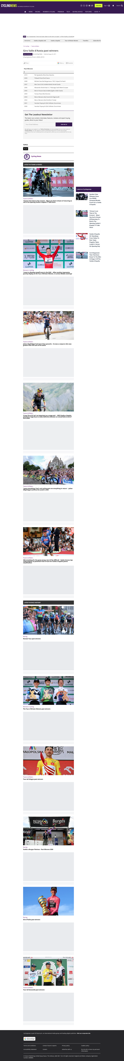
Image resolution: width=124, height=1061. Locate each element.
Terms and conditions (30, 1045)
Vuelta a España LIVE (40, 40)
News (31, 12)
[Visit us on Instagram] (87, 6)
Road (25, 149)
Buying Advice (78, 12)
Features (88, 12)
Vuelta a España (55, 40)
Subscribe (98, 5)
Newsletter (70, 63)
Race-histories (28, 54)
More (96, 12)
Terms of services (45, 129)
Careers (45, 1049)
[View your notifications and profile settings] (113, 5)
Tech (68, 12)
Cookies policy (85, 1045)
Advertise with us (67, 1049)
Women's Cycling (49, 12)
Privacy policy (66, 1045)
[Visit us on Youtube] (89, 6)
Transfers (85, 40)
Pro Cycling (26, 46)
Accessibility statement (30, 1049)
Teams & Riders (35, 46)
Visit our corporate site (83, 1033)
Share (27, 63)
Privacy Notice (28, 130)
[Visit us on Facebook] (81, 6)
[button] (119, 5)
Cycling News (38, 54)
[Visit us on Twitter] (84, 6)
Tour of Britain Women (71, 40)
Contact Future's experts (50, 1045)
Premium (61, 12)
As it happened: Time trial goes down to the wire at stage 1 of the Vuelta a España (50, 36)
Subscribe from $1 (98, 40)
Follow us (61, 63)
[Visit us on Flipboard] (92, 6)
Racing (37, 12)
